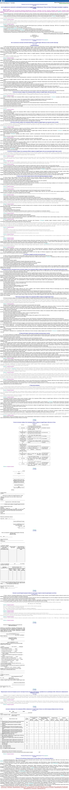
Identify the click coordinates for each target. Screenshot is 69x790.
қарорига (60, 11)
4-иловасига (46, 243)
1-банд (4, 27)
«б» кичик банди (22, 771)
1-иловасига (53, 96)
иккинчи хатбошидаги (12, 28)
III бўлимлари (55, 763)
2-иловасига (59, 130)
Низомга (34, 419)
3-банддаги (20, 28)
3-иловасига (13, 133)
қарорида (2, 26)
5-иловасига (48, 256)
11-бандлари (30, 783)
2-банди (62, 775)
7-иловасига (14, 368)
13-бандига (12, 148)
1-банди (32, 767)
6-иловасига (54, 330)
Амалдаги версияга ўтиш (64, 3)
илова (15, 27)
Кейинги (5, 19)
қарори (27, 785)
